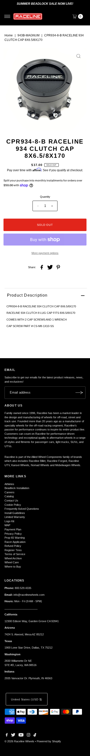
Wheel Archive (13, 558)
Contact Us (11, 500)
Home (8, 35)
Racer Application (15, 541)
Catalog (9, 496)
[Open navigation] (7, 16)
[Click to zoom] (78, 56)
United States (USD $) (26, 699)
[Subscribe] (79, 392)
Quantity (45, 196)
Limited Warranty (14, 516)
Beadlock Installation (16, 488)
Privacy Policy (13, 533)
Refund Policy (12, 545)
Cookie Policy (12, 504)
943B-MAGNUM (29, 35)
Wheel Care (11, 562)
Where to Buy (12, 566)
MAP (7, 525)
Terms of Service (14, 554)
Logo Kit (9, 521)
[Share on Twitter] (50, 267)
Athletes (9, 484)
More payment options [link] (45, 253)
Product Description (27, 295)
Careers (9, 492)
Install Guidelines (14, 512)
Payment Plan (12, 529)
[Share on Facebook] (42, 267)
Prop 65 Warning (14, 537)
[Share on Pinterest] (58, 267)
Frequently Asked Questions (21, 508)
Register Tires (13, 550)
